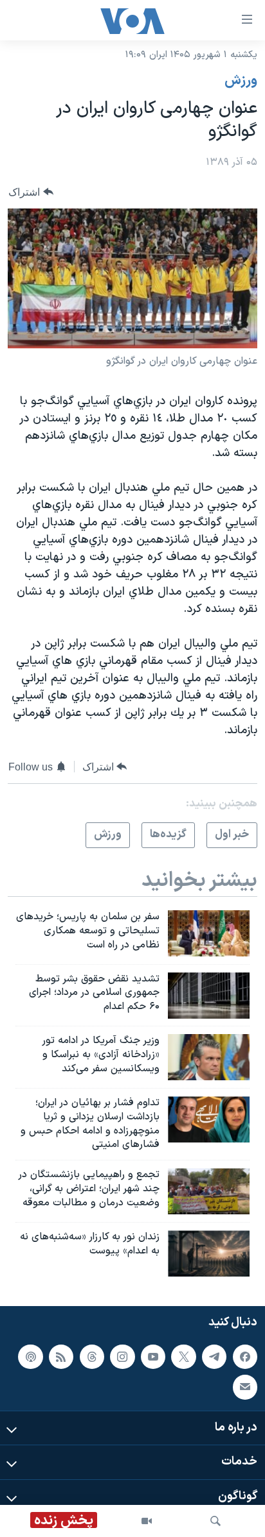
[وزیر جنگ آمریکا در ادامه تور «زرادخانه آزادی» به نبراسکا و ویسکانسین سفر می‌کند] (209, 1057)
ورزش (240, 81)
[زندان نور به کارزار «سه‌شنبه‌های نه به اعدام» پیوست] (209, 1253)
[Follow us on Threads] (92, 1356)
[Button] (30, 192)
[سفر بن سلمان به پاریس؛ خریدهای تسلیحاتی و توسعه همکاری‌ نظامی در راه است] (209, 933)
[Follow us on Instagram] (122, 1356)
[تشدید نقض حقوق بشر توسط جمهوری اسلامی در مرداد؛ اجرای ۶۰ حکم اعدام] (209, 995)
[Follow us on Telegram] (214, 1356)
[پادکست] (30, 1356)
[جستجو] (215, 1521)
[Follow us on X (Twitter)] (183, 1356)
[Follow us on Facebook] (245, 1356)
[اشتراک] (245, 1387)
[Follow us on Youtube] (153, 1356)
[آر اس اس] (61, 1356)
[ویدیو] (146, 1521)
